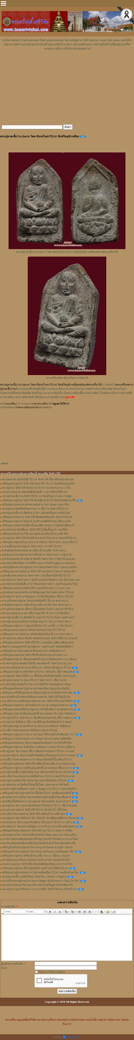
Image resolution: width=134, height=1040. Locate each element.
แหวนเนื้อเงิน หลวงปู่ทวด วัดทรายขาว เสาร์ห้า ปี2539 (31, 546)
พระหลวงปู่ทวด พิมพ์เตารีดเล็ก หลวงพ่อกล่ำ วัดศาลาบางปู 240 (37, 663)
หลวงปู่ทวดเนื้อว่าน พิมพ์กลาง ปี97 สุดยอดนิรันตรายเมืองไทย (36, 512)
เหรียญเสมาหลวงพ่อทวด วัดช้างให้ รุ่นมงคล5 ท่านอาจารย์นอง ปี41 (39, 571)
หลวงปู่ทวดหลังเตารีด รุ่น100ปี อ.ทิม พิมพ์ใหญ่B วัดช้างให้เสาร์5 (37, 885)
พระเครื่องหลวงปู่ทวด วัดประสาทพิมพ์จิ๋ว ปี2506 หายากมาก (35, 600)
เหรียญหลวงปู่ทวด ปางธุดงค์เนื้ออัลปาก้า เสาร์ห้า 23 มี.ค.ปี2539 (37, 625)
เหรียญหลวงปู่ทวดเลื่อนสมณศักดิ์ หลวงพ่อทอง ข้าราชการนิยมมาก (39, 713)
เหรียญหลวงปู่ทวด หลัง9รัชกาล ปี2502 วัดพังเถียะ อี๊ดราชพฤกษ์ (37, 671)
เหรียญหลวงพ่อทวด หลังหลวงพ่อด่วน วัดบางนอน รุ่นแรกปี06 (36, 504)
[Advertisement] (67, 61)
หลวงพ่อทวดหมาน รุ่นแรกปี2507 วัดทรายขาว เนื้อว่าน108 (34, 680)
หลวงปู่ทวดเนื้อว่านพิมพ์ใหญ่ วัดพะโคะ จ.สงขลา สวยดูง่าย (34, 876)
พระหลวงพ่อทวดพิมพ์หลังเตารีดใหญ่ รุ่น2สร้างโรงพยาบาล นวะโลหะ (40, 839)
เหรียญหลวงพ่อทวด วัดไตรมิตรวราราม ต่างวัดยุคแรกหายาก (36, 705)
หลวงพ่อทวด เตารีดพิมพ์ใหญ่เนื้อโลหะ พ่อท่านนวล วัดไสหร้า (36, 784)
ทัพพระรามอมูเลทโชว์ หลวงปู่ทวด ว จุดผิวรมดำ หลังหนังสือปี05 (37, 646)
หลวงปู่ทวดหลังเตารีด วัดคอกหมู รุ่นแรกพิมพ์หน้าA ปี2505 (34, 780)
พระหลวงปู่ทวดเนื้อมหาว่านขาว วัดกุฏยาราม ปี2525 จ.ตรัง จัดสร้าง (39, 788)
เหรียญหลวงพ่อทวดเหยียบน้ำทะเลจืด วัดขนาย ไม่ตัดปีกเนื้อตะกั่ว (38, 525)
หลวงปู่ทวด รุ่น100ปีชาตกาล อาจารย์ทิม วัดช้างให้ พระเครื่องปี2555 (39, 889)
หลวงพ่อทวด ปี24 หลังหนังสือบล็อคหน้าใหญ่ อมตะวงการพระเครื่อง (39, 834)
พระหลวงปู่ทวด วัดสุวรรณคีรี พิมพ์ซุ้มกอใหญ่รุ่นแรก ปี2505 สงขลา (39, 755)
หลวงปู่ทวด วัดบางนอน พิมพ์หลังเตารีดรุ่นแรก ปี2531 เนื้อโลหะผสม (39, 805)
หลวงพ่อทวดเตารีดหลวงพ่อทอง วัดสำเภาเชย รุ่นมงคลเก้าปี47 (36, 859)
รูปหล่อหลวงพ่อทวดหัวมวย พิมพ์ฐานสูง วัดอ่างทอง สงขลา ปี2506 (38, 592)
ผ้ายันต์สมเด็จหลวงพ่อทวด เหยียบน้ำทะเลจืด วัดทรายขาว (34, 550)
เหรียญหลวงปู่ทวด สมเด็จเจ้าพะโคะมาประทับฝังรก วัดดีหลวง (36, 726)
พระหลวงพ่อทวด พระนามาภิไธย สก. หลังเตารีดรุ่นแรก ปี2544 (36, 667)
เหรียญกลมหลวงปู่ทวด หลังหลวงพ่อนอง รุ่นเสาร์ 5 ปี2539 (33, 630)
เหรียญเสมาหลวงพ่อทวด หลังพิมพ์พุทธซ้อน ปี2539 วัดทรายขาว (37, 634)
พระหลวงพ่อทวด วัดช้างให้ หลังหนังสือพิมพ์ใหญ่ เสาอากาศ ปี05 (37, 864)
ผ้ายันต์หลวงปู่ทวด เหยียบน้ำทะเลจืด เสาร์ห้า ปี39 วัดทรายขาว (37, 604)
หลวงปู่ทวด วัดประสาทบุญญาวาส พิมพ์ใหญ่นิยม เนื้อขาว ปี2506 (37, 596)
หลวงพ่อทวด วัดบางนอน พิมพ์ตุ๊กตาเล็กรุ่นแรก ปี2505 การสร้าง (37, 822)
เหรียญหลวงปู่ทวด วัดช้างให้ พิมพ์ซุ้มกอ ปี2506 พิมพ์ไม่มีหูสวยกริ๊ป (39, 500)
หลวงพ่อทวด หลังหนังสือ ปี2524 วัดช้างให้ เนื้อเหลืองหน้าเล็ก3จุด (38, 479)
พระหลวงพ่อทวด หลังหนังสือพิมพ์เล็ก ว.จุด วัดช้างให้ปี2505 (35, 492)
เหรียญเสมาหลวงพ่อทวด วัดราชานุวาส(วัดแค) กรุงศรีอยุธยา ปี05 (38, 851)
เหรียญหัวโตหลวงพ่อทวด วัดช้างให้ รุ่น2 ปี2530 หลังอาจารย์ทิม (37, 830)
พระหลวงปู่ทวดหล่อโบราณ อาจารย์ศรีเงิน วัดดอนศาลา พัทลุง (36, 684)
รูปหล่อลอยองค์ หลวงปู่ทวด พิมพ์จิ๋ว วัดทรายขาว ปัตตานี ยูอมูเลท (38, 558)
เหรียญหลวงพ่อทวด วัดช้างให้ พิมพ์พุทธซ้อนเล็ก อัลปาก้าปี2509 (37, 517)
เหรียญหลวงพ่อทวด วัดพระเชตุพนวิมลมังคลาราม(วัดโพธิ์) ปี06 (37, 742)
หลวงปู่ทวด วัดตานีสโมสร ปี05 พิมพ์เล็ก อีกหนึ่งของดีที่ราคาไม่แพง (39, 818)
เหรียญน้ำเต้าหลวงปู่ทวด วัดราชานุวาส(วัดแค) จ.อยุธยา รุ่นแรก (37, 847)
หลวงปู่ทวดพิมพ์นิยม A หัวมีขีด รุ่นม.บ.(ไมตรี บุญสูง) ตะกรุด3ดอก (38, 563)
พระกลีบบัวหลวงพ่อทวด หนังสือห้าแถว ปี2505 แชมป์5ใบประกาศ (38, 776)
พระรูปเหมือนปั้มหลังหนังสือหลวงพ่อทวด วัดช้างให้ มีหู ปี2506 (36, 696)
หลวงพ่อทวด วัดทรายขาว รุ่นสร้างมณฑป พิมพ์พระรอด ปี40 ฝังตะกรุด (41, 579)
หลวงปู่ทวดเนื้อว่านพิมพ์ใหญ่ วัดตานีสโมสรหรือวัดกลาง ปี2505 (37, 772)
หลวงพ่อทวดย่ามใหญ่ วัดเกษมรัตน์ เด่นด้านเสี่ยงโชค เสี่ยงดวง (36, 797)
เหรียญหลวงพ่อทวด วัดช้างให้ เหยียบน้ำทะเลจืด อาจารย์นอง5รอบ (39, 763)
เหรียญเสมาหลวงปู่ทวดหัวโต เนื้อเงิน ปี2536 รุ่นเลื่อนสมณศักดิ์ (36, 793)
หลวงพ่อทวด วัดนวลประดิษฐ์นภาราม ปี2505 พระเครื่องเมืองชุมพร (39, 826)
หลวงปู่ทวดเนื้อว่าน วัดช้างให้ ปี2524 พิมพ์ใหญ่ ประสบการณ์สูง (37, 496)
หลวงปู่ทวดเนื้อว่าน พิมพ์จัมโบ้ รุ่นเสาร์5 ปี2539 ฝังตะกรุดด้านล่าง (38, 617)
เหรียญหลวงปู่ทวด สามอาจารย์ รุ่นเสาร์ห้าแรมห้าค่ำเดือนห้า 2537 (38, 734)
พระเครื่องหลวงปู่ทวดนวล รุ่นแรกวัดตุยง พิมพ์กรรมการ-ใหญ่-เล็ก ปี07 (40, 880)
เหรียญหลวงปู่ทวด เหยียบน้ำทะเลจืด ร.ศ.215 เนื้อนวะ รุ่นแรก (36, 855)
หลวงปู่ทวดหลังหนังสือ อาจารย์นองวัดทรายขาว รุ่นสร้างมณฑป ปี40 (39, 584)
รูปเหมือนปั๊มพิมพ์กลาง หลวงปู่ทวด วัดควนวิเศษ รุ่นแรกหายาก (36, 801)
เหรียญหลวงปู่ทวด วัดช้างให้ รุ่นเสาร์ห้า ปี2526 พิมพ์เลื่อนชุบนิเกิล (38, 483)
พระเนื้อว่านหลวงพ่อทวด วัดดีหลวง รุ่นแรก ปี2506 (29, 730)
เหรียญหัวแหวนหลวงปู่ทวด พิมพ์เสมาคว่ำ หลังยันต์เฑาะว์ (34, 650)
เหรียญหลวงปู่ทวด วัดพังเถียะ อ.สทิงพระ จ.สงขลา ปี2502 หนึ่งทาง (38, 747)
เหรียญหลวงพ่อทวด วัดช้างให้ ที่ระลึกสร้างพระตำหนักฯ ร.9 (34, 655)
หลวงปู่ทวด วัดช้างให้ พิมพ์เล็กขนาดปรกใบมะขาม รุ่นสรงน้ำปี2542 (39, 538)
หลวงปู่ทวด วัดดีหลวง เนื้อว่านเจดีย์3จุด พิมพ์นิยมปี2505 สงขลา (37, 722)
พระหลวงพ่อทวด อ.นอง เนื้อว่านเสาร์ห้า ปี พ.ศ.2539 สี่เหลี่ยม (35, 613)
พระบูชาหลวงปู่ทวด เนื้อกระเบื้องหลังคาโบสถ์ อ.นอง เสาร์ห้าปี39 (38, 609)
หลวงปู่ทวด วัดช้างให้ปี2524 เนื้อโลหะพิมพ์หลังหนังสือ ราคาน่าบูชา (39, 676)
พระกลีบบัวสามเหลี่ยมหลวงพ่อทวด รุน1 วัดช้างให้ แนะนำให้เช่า (37, 701)
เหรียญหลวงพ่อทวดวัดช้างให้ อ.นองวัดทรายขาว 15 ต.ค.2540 (36, 588)
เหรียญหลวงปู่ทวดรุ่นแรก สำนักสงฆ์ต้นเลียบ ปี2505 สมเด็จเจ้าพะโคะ (40, 872)
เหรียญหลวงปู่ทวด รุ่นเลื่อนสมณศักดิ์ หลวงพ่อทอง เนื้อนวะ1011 (37, 767)
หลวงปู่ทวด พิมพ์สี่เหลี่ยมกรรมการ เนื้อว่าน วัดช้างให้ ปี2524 (35, 508)
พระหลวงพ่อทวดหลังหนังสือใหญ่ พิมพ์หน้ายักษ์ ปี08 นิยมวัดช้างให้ (38, 843)
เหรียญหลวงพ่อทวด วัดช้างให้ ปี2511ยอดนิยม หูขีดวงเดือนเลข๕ (38, 642)
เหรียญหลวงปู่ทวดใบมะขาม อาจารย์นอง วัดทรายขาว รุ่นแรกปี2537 (40, 542)
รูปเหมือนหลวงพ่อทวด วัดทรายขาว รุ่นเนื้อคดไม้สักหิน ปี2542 (36, 575)
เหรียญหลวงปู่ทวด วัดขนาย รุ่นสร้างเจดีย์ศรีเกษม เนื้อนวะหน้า (36, 521)
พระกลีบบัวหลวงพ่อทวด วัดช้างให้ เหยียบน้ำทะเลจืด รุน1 (33, 813)
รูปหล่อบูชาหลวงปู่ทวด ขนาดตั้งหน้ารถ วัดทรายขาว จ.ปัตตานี (36, 554)
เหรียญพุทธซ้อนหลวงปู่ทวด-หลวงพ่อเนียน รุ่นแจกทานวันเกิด (35, 688)
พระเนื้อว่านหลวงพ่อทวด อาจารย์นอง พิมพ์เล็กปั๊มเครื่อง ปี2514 (37, 759)
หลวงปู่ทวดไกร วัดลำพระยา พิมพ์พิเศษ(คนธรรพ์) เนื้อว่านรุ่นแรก (38, 717)
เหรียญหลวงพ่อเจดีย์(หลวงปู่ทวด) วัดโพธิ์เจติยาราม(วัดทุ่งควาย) (37, 709)
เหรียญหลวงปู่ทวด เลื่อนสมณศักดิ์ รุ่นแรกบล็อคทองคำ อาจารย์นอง (39, 659)
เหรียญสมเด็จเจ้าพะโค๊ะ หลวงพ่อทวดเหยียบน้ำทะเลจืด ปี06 (35, 533)
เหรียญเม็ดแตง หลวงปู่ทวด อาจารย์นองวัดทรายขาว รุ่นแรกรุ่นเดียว (39, 567)
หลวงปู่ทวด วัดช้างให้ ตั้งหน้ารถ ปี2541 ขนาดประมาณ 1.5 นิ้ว (36, 487)
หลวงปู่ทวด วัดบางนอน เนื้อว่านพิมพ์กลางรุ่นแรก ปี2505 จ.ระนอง (38, 751)
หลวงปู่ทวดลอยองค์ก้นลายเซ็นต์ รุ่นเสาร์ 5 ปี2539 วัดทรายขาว (36, 621)
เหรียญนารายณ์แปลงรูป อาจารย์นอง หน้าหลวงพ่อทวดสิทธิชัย (36, 738)
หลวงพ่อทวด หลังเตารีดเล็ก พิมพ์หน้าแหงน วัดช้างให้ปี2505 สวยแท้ (39, 638)
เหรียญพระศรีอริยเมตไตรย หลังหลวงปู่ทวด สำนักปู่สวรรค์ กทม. (37, 692)
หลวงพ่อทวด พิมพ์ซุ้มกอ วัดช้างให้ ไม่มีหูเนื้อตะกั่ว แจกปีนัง (35, 529)
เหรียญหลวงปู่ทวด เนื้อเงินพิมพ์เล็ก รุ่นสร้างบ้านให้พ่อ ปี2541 (35, 868)
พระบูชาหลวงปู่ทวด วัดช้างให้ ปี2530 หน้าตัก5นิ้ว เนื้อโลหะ (35, 809)
